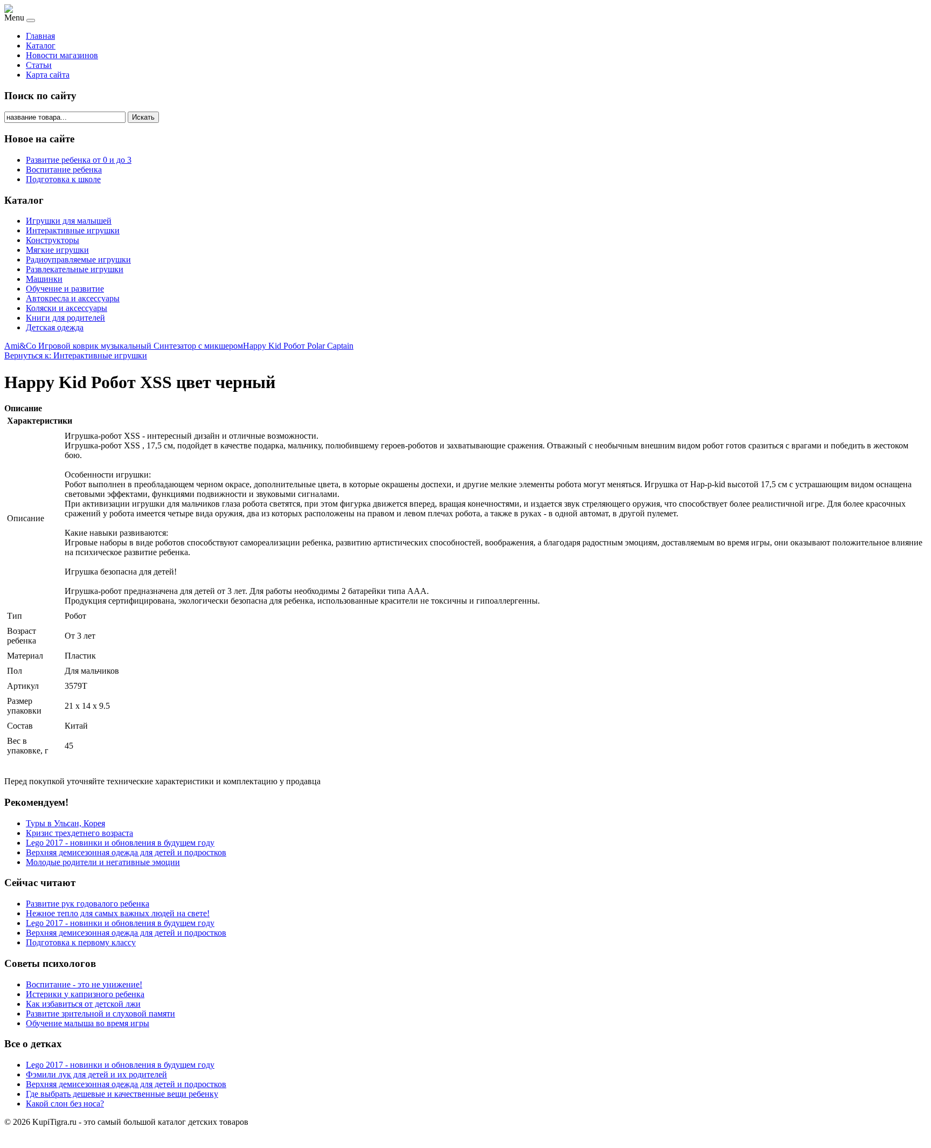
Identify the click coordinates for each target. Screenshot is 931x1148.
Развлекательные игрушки (74, 269)
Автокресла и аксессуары (73, 298)
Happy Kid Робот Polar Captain (298, 345)
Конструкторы (52, 240)
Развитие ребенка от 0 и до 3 (78, 159)
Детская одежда (55, 327)
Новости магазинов (62, 55)
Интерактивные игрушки (73, 230)
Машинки (44, 278)
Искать (143, 117)
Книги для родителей (65, 317)
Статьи (39, 65)
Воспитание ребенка (64, 169)
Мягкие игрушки (57, 249)
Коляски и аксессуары (66, 308)
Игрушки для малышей (69, 220)
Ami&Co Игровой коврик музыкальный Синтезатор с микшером (123, 345)
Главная (40, 35)
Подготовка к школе (63, 179)
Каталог (40, 45)
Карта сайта (48, 74)
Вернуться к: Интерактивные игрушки (75, 355)
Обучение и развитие (65, 288)
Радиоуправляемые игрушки (78, 259)
